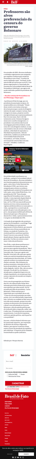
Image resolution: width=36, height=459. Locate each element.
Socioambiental (8, 422)
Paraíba (6, 438)
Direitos (7, 417)
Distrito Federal (8, 432)
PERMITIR (26, 454)
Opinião (6, 424)
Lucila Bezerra (23, 41)
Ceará (6, 430)
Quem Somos (8, 401)
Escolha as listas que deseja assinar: (16, 372)
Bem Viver (7, 420)
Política (7, 413)
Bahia (6, 427)
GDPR (21, 450)
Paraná (6, 441)
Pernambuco (7, 443)
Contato (7, 406)
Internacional (8, 415)
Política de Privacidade (12, 408)
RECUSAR (9, 454)
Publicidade (8, 404)
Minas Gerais (7, 435)
